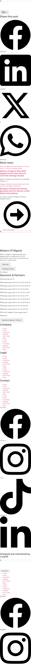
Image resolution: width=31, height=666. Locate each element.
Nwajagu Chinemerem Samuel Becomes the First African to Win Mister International (15, 191)
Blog (4, 338)
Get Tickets (6, 336)
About (5, 330)
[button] (15, 35)
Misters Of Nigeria (11, 250)
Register (5, 334)
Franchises (6, 332)
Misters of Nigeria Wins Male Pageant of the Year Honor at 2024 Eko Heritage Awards (13, 173)
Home (5, 328)
